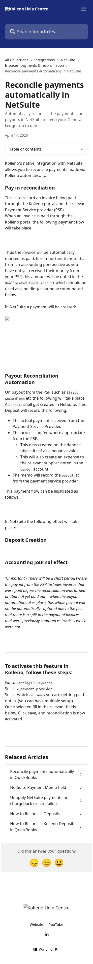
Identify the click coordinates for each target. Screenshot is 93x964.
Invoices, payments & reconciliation (34, 65)
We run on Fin (49, 949)
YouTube (56, 924)
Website (36, 924)
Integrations (44, 60)
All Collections (16, 60)
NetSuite (68, 60)
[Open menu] (83, 9)
